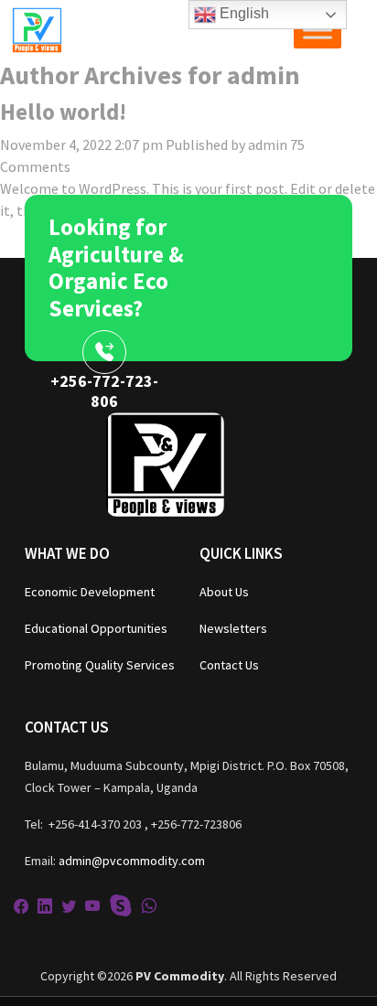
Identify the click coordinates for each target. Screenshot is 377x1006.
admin (267, 144)
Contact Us (229, 665)
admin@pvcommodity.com (132, 860)
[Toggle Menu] (317, 29)
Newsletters (233, 628)
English (242, 13)
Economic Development (90, 591)
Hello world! (63, 111)
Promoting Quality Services (100, 665)
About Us (224, 591)
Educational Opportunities (96, 628)
